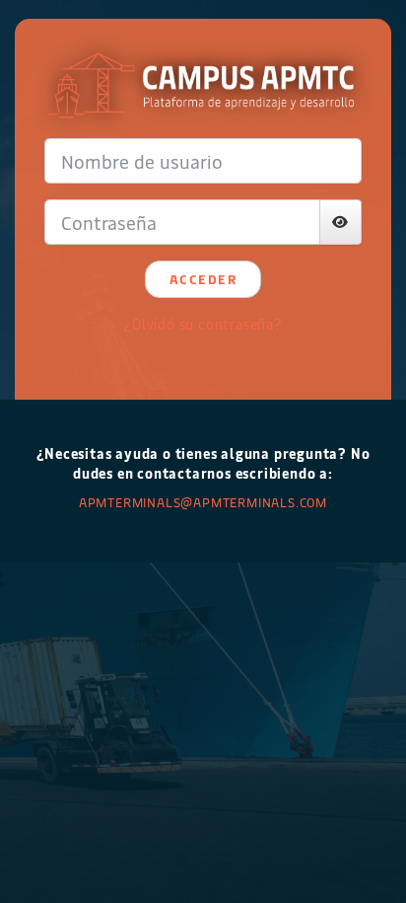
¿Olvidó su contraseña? (203, 324)
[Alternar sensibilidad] (341, 222)
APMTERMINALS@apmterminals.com (203, 501)
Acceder (203, 278)
